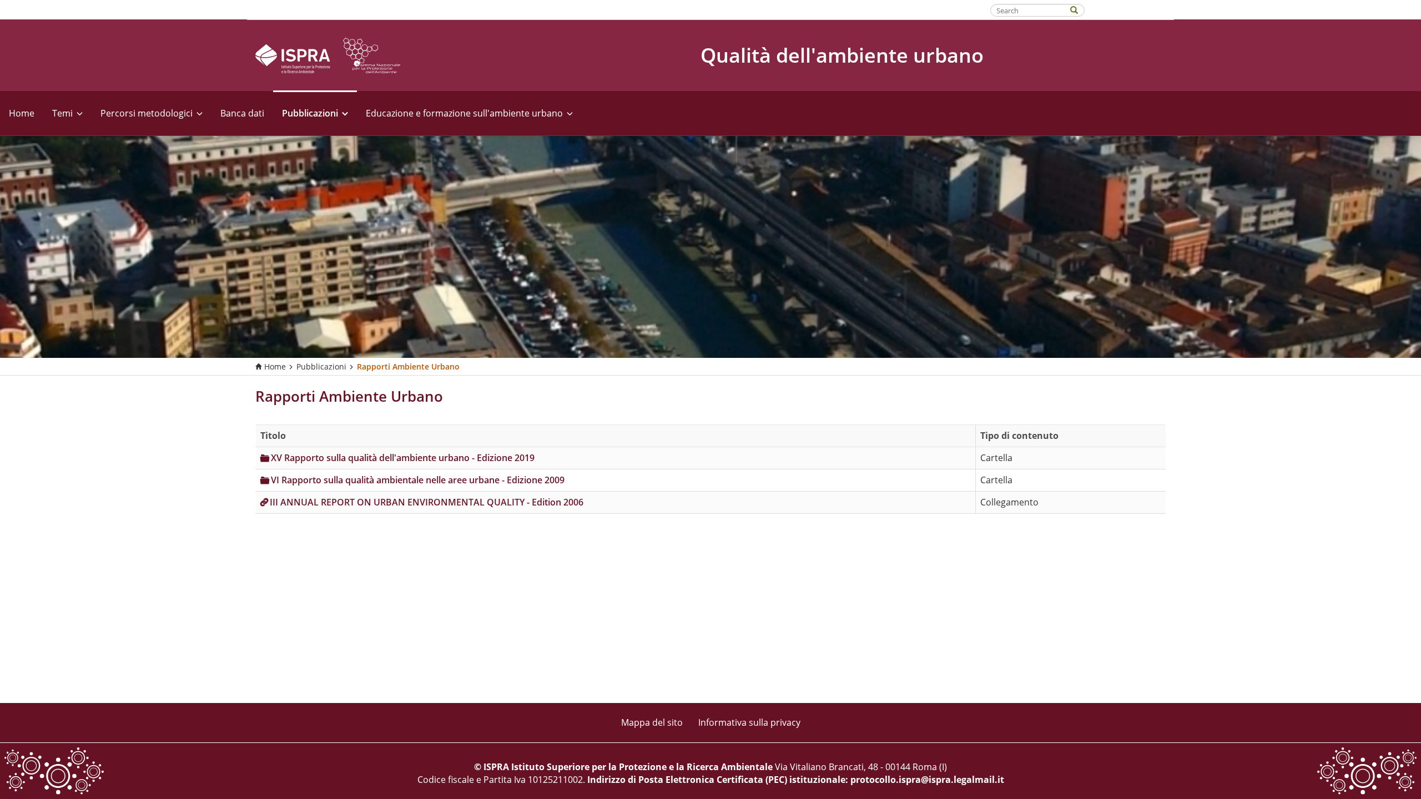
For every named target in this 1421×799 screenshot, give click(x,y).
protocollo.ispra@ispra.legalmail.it (927, 779)
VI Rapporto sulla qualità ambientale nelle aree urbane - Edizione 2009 (418, 480)
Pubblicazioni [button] (310, 113)
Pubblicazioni (321, 366)
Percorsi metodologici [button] (146, 113)
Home (21, 113)
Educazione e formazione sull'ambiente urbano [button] (464, 113)
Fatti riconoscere (1129, 9)
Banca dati (242, 113)
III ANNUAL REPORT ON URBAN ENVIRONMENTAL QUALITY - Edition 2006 (426, 502)
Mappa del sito (652, 722)
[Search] (1080, 9)
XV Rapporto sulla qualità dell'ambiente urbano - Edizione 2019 (403, 458)
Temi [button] (62, 113)
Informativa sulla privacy (749, 722)
